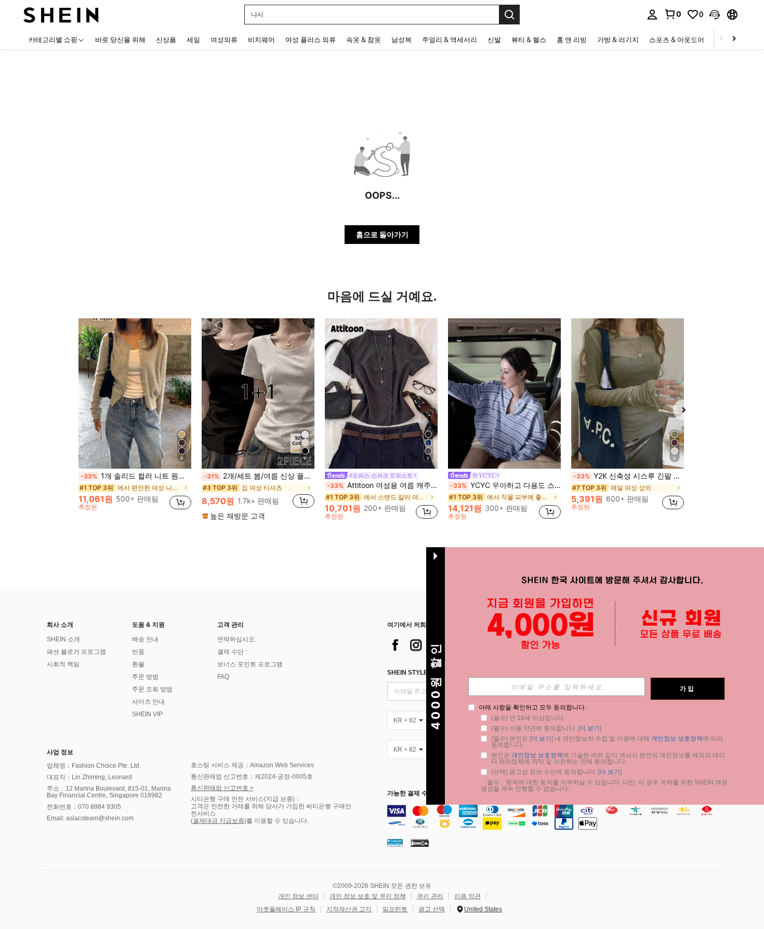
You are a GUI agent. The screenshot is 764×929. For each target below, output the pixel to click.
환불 (138, 664)
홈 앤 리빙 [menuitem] (572, 39)
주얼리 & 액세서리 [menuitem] (449, 39)
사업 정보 (60, 752)
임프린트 (395, 909)
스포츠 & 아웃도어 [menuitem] (676, 39)
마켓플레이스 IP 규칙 (286, 909)
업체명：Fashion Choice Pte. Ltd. (94, 765)
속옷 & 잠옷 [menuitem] (363, 39)
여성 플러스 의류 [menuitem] (310, 39)
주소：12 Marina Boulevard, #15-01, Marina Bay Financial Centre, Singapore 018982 (109, 792)
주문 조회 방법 (152, 689)
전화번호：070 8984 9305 (84, 806)
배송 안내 (145, 639)
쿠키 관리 (430, 896)
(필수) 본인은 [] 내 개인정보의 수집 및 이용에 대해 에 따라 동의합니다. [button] (608, 742)
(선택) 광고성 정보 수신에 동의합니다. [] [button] (556, 772)
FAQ (223, 676)
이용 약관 (467, 896)
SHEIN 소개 (63, 639)
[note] (235, 516)
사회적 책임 (63, 664)
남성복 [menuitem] (401, 39)
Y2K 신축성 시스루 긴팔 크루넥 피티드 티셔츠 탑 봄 (628, 476)
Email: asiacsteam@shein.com (90, 818)
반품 (138, 651)
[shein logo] (61, 14)
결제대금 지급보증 (218, 820)
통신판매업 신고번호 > (222, 788)
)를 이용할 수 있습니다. (276, 820)
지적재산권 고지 (349, 909)
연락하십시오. (236, 639)
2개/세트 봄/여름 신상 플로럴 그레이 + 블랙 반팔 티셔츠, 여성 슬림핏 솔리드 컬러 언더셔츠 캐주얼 (259, 476)
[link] (672, 14)
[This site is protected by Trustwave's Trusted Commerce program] (395, 842)
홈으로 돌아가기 (382, 234)
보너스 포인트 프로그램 (250, 664)
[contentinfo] (557, 817)
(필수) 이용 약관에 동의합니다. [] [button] (546, 728)
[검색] (509, 14)
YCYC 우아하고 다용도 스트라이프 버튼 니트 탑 (505, 485)
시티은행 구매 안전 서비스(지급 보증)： (246, 799)
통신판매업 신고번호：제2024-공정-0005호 (252, 776)
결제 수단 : (232, 651)
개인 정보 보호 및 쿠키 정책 (368, 896)
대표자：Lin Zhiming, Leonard (89, 777)
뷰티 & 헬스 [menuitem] (528, 39)
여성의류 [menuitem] (224, 39)
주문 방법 (145, 676)
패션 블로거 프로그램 (76, 651)
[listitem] (134, 419)
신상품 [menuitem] (166, 39)
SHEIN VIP (147, 714)
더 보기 (589, 728)
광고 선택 (431, 909)
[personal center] (652, 14)
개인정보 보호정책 (677, 738)
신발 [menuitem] (494, 39)
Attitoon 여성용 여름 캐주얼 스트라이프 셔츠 (382, 485)
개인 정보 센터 (298, 896)
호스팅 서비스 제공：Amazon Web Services (252, 765)
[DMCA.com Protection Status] (420, 842)
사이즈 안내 (148, 701)
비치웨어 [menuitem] (261, 39)
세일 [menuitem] (193, 39)
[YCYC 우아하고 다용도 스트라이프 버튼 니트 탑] (504, 393)
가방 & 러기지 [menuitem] (618, 39)
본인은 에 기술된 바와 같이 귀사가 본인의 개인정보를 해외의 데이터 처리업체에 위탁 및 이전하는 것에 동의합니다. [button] (608, 758)
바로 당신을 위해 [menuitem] (120, 39)
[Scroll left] (721, 39)
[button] (714, 14)
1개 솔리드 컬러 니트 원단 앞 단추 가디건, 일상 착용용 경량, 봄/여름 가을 (136, 476)
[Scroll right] (733, 39)
